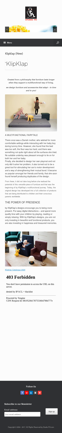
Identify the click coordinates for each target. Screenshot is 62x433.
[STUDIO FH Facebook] (22, 393)
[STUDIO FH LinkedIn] (31, 393)
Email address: (11, 409)
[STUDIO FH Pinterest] (40, 393)
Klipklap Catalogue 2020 (15, 269)
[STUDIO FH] (31, 14)
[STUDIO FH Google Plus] (27, 393)
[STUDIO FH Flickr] (35, 393)
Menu (9, 42)
